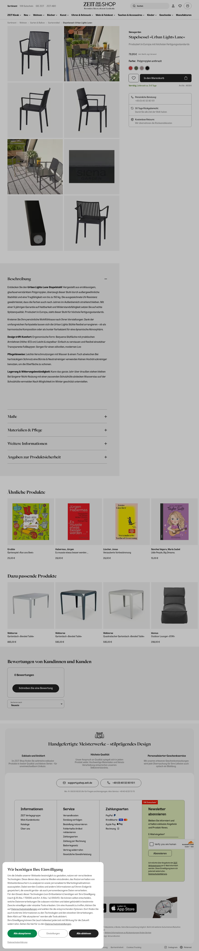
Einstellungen (53, 933)
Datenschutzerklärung (17, 942)
